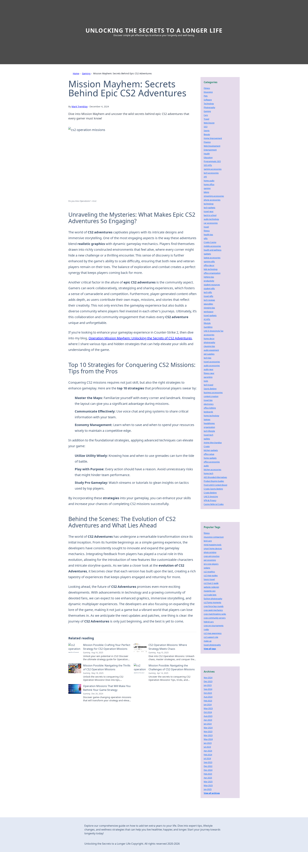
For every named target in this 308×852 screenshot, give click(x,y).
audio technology (211, 219)
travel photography (212, 644)
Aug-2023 (208, 716)
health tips (208, 234)
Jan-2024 (208, 723)
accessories (209, 334)
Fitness (207, 88)
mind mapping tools (212, 544)
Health (207, 153)
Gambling (208, 327)
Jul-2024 (207, 758)
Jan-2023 (208, 743)
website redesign (211, 587)
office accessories (212, 462)
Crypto (207, 446)
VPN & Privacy (210, 500)
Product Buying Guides (214, 481)
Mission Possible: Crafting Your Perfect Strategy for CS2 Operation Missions (106, 647)
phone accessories (212, 200)
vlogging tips (209, 307)
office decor (209, 265)
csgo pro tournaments (213, 625)
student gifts (209, 288)
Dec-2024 (208, 770)
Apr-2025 (208, 777)
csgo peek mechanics (213, 610)
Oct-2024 (208, 712)
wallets (207, 438)
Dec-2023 (208, 681)
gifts (206, 238)
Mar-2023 (208, 735)
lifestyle (207, 323)
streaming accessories (214, 196)
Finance (207, 142)
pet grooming (210, 560)
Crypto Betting (210, 492)
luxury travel (209, 579)
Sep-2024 (208, 689)
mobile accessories (212, 246)
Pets (206, 96)
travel (206, 227)
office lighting (210, 408)
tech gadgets (209, 207)
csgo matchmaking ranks (215, 614)
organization (209, 427)
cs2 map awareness (213, 633)
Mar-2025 (208, 781)
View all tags (210, 648)
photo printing (210, 552)
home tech (208, 473)
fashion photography (213, 598)
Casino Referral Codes (214, 504)
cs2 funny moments (212, 602)
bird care (208, 540)
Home (76, 73)
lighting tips (209, 277)
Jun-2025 (208, 789)
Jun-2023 (208, 685)
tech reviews (209, 300)
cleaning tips (209, 346)
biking (206, 192)
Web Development (212, 146)
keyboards (208, 411)
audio (206, 465)
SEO (205, 126)
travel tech (208, 435)
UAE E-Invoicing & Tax (213, 331)
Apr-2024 (208, 750)
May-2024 (208, 739)
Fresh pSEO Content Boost (215, 485)
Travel (206, 119)
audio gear (208, 369)
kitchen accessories (212, 469)
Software (208, 99)
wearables (208, 304)
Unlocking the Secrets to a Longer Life (154, 30)
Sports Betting (210, 388)
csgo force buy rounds (213, 606)
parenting (208, 377)
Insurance (208, 92)
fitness (207, 230)
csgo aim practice (211, 556)
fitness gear (209, 373)
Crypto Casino (210, 242)
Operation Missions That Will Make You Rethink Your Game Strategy (107, 688)
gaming (207, 188)
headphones (209, 423)
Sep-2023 (208, 762)
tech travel (208, 384)
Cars (206, 115)
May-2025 (208, 785)
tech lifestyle (209, 431)
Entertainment (210, 149)
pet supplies (209, 354)
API (205, 176)
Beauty (207, 134)
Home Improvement (213, 138)
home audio (209, 180)
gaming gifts (209, 261)
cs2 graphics (209, 571)
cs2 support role (211, 637)
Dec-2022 (208, 766)
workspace (208, 311)
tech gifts (208, 292)
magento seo (209, 591)
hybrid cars (209, 621)
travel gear (209, 211)
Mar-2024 (208, 727)
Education (208, 157)
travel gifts (208, 296)
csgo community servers (215, 618)
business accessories (213, 392)
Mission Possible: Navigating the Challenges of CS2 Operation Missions (172, 667)
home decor (209, 338)
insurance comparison (214, 537)
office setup (209, 454)
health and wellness (212, 250)
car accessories (211, 223)
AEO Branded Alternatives (215, 477)
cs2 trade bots (210, 594)
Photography (209, 107)
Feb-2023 (208, 700)
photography (209, 342)
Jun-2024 (208, 704)
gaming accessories (213, 169)
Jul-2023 (207, 747)
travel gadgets (210, 315)
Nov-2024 (208, 677)
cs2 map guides (211, 575)
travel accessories (212, 361)
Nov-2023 (208, 731)
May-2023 (208, 708)
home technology (211, 415)
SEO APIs (208, 165)
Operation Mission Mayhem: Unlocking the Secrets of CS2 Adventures (140, 338)
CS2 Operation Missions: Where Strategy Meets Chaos (168, 647)
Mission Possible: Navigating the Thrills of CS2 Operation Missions (106, 667)
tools (206, 381)
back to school (210, 215)
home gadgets (210, 458)
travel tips (208, 400)
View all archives (212, 793)
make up (207, 641)
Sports (207, 130)
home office (209, 184)
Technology (209, 103)
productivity (209, 280)
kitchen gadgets (211, 450)
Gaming (86, 73)
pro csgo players (211, 564)
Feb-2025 (208, 774)
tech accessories (211, 173)
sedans (207, 567)
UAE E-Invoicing (211, 496)
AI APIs (207, 319)
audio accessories (212, 365)
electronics (209, 404)
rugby (206, 629)
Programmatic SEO (212, 161)
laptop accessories (212, 257)
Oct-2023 (208, 693)
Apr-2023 (208, 720)
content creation (211, 396)
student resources (212, 284)
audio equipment (211, 350)
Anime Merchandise (213, 442)
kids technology (211, 269)
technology (209, 203)
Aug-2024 (208, 697)
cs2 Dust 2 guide (211, 583)
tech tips (207, 357)
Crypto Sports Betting (213, 488)
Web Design (209, 123)
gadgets (207, 253)
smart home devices (213, 548)
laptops (207, 419)
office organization (212, 273)
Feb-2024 (208, 754)
